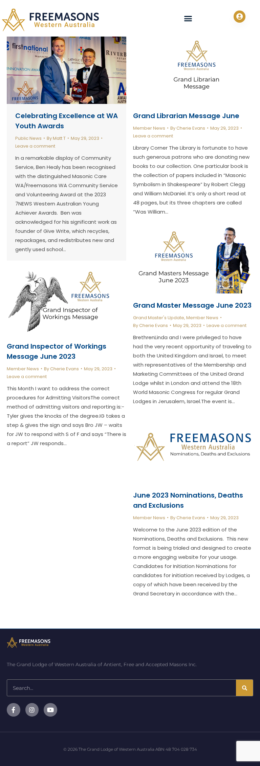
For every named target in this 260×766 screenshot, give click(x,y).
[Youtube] (50, 710)
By (56, 138)
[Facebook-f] (13, 710)
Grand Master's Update (158, 317)
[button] (188, 18)
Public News (28, 138)
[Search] (244, 688)
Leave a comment (35, 146)
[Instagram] (32, 710)
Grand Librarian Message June (186, 116)
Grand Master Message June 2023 (192, 305)
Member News (149, 128)
